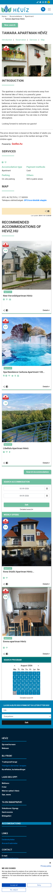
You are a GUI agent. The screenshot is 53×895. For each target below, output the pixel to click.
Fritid (4, 787)
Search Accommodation (37, 472)
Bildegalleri (6, 816)
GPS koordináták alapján (35, 200)
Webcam (5, 748)
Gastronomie (7, 812)
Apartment (7, 292)
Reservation (21, 40)
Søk (26, 505)
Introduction (7, 40)
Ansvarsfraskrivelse (9, 843)
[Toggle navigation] (49, 9)
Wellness (5, 783)
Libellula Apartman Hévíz (16, 448)
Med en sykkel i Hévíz (10, 791)
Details (46, 310)
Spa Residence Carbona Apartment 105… (24, 372)
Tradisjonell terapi (9, 762)
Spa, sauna (6, 795)
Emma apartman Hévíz (14, 641)
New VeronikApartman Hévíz (17, 295)
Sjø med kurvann (9, 744)
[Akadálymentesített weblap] (49, 2)
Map (43, 40)
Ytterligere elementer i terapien (14, 766)
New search (9, 25)
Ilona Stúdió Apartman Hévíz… (18, 571)
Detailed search (26, 509)
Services (33, 40)
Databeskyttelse (8, 840)
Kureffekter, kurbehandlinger (14, 769)
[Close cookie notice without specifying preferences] (50, 863)
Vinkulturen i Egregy (10, 808)
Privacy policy (46, 866)
